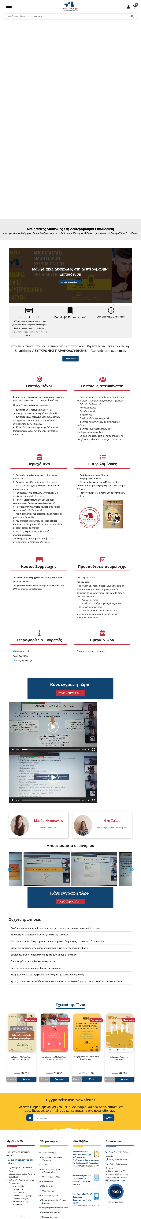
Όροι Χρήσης (48, 1191)
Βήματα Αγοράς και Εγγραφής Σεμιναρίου (55, 1201)
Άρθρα (45, 1165)
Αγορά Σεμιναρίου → (70, 282)
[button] (53, 727)
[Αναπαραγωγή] (12, 749)
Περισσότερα (70, 358)
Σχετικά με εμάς (49, 1153)
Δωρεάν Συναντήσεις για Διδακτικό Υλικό (52, 1170)
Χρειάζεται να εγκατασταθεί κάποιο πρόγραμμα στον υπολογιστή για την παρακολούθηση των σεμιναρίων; (67, 981)
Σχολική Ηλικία (19, 1189)
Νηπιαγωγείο (18, 1186)
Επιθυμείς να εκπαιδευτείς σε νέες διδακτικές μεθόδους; (40, 934)
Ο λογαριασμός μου (51, 1177)
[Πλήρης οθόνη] (93, 749)
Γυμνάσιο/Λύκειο (20, 1192)
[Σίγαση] (89, 749)
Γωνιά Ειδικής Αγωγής (22, 1195)
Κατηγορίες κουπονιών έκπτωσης (52, 1158)
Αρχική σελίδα (10, 233)
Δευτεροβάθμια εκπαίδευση (66, 233)
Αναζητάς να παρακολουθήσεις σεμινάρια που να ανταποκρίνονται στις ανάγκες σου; (55, 928)
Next (131, 869)
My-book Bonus (49, 1186)
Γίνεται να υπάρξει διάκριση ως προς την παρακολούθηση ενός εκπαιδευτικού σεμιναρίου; (58, 941)
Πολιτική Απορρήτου (51, 1212)
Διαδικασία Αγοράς (50, 1195)
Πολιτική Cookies (49, 1217)
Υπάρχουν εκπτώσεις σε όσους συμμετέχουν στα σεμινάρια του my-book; (49, 948)
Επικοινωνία (47, 1181)
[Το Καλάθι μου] (133, 7)
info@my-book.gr (117, 1181)
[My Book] (70, 7)
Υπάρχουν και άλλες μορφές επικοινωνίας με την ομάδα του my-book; (47, 974)
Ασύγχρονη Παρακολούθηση (35, 233)
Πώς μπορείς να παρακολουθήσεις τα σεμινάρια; (36, 968)
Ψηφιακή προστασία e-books (55, 1207)
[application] (53, 727)
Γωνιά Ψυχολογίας (21, 1198)
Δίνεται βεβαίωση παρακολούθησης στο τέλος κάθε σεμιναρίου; (44, 954)
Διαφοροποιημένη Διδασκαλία (20, 1203)
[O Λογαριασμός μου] (127, 7)
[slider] (51, 749)
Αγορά (28, 1079)
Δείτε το (13, 1079)
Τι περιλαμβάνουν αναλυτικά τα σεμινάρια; (33, 961)
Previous (9, 869)
